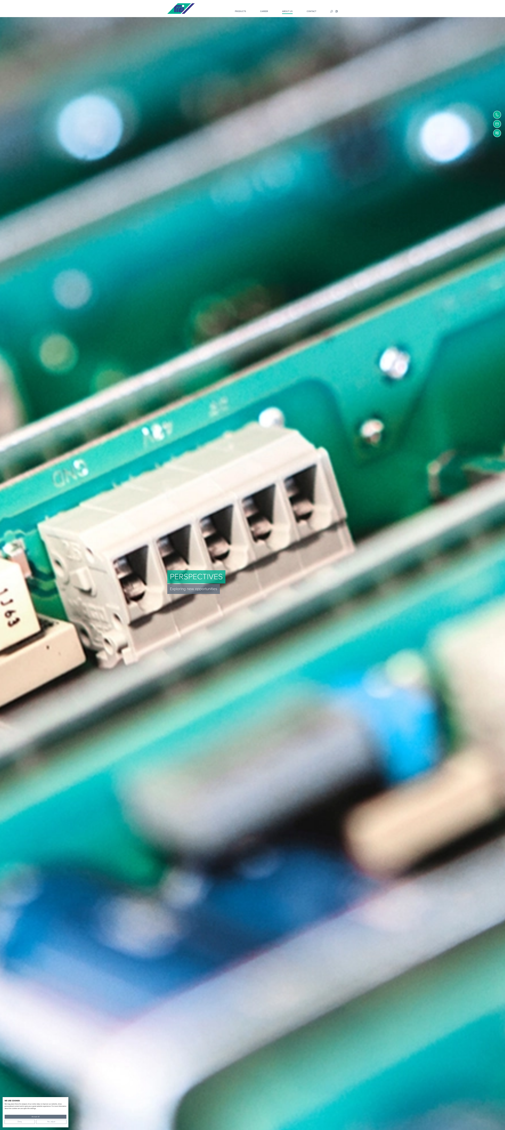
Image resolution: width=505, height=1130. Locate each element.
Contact (311, 11)
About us (287, 11)
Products (240, 11)
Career (264, 11)
